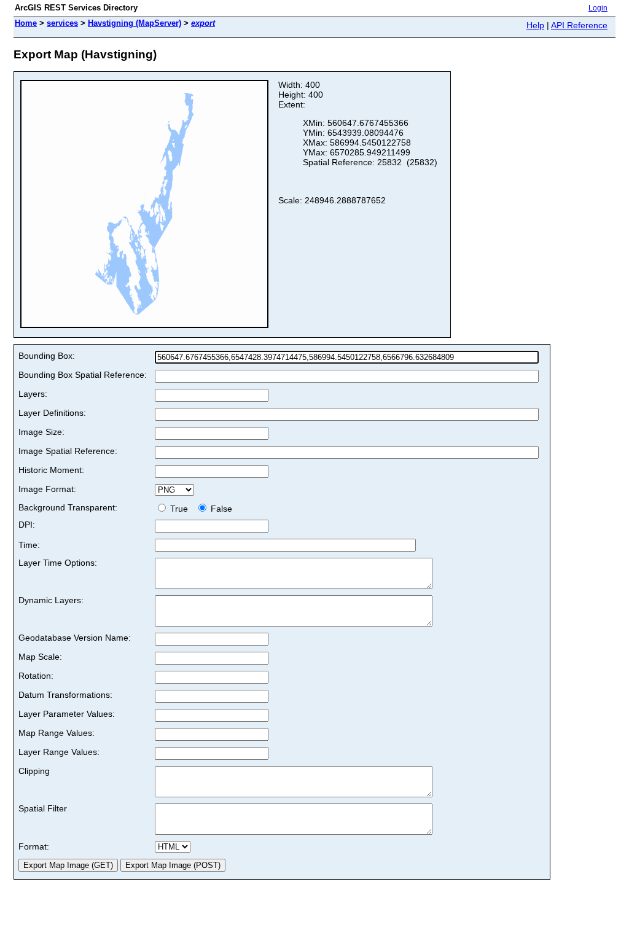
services (62, 23)
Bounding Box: (46, 356)
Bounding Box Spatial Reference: (82, 375)
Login (598, 8)
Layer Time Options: (57, 563)
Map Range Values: (56, 733)
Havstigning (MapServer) (134, 23)
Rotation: (35, 676)
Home (26, 23)
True (180, 509)
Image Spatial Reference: (67, 451)
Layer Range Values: (59, 752)
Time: (29, 545)
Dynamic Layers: (51, 600)
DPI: (26, 524)
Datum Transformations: (65, 695)
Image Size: (41, 432)
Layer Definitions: (52, 413)
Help (535, 25)
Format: (33, 846)
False (220, 509)
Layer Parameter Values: (66, 714)
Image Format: (47, 489)
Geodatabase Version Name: (74, 638)
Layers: (32, 394)
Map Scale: (40, 657)
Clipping (34, 771)
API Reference (579, 25)
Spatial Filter (42, 808)
